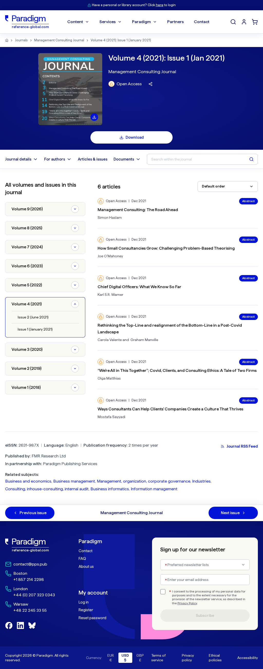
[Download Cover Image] (94, 117)
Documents (124, 159)
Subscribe (205, 615)
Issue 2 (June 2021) (33, 317)
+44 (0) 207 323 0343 (34, 594)
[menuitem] (244, 22)
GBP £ (140, 657)
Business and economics (28, 481)
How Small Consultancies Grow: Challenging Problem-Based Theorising (166, 248)
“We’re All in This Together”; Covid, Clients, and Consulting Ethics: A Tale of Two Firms (177, 370)
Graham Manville (144, 340)
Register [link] (86, 610)
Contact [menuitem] (201, 21)
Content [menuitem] (75, 21)
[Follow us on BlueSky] (32, 625)
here (159, 5)
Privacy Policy (187, 603)
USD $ (125, 657)
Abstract (248, 201)
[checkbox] (162, 591)
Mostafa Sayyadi (111, 417)
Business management (74, 481)
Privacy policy (188, 657)
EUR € (110, 657)
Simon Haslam (110, 217)
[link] (31, 545)
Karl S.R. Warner (110, 295)
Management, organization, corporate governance (143, 481)
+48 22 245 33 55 (30, 610)
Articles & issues (92, 159)
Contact (85, 551)
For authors (54, 159)
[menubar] (138, 22)
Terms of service (158, 657)
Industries (201, 481)
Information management (154, 488)
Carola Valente (110, 340)
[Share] (150, 84)
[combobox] (228, 186)
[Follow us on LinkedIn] (20, 625)
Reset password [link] (92, 618)
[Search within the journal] (251, 159)
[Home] (6, 40)
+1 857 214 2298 (28, 579)
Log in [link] (84, 602)
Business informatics (109, 488)
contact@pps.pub (30, 564)
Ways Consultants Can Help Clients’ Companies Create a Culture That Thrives (170, 409)
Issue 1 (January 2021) (35, 329)
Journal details (18, 159)
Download (135, 137)
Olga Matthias (109, 378)
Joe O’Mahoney (110, 256)
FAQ (82, 558)
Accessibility (247, 658)
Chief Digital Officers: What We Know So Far (139, 286)
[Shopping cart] (255, 22)
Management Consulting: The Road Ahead (138, 209)
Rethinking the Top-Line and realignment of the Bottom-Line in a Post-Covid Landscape (170, 328)
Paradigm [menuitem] (141, 21)
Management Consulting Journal (59, 40)
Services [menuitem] (107, 21)
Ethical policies (215, 657)
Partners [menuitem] (175, 21)
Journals (21, 40)
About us (86, 566)
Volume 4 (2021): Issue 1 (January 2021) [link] (121, 40)
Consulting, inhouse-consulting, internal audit (47, 488)
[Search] (233, 22)
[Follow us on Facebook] (9, 625)
